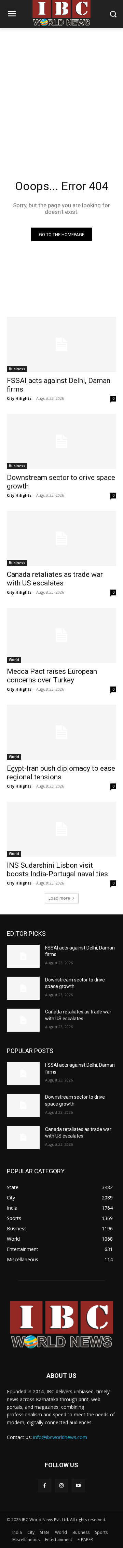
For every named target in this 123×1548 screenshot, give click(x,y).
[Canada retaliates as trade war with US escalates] (61, 538)
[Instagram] (61, 1485)
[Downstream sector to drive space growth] (61, 441)
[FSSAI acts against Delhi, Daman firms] (61, 344)
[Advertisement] (61, 93)
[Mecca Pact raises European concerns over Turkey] (61, 635)
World (14, 659)
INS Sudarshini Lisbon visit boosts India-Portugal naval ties (57, 869)
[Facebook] (44, 1485)
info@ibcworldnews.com (60, 1437)
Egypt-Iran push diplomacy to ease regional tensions (61, 772)
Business (17, 368)
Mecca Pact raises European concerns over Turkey (52, 675)
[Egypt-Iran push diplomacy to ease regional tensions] (61, 732)
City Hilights (19, 398)
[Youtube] (78, 1485)
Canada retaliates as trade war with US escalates (55, 578)
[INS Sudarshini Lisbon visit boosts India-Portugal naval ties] (61, 829)
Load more (59, 898)
